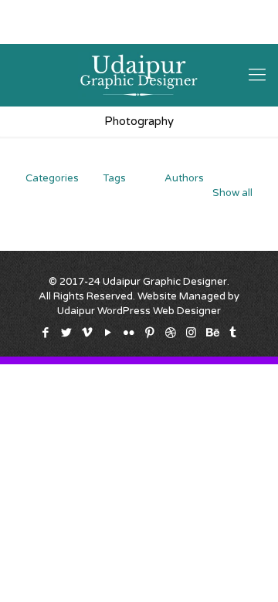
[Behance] (210, 31)
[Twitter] (69, 31)
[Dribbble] (169, 31)
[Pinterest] (149, 31)
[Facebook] (49, 31)
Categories (52, 178)
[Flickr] (129, 31)
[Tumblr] (230, 31)
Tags (114, 178)
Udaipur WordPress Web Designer (139, 311)
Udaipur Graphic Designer (165, 282)
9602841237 (88, 11)
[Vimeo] (89, 31)
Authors (184, 178)
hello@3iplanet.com (189, 11)
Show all (232, 193)
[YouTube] (109, 31)
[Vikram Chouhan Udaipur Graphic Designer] (139, 75)
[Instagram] (189, 31)
